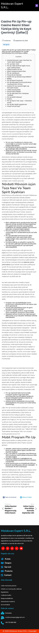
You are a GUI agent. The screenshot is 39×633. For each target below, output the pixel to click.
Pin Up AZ (6, 44)
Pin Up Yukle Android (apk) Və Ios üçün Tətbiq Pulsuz (18, 67)
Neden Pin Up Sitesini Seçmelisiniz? (19, 77)
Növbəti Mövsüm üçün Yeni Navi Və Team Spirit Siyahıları (19, 61)
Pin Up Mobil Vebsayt (14, 97)
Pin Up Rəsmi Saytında (15, 80)
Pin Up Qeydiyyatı (13, 73)
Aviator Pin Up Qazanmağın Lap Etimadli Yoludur (18, 87)
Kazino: (9, 99)
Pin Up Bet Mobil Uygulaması (17, 104)
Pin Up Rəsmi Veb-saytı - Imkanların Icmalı (19, 102)
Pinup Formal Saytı (13, 106)
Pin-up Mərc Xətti (13, 64)
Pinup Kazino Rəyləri (14, 91)
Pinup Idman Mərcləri (14, 75)
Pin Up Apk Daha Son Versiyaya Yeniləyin (18, 94)
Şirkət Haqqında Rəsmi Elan (16, 71)
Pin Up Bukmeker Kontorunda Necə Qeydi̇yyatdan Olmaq (19, 83)
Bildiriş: (9, 79)
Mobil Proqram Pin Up (14, 69)
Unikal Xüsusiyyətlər (14, 90)
